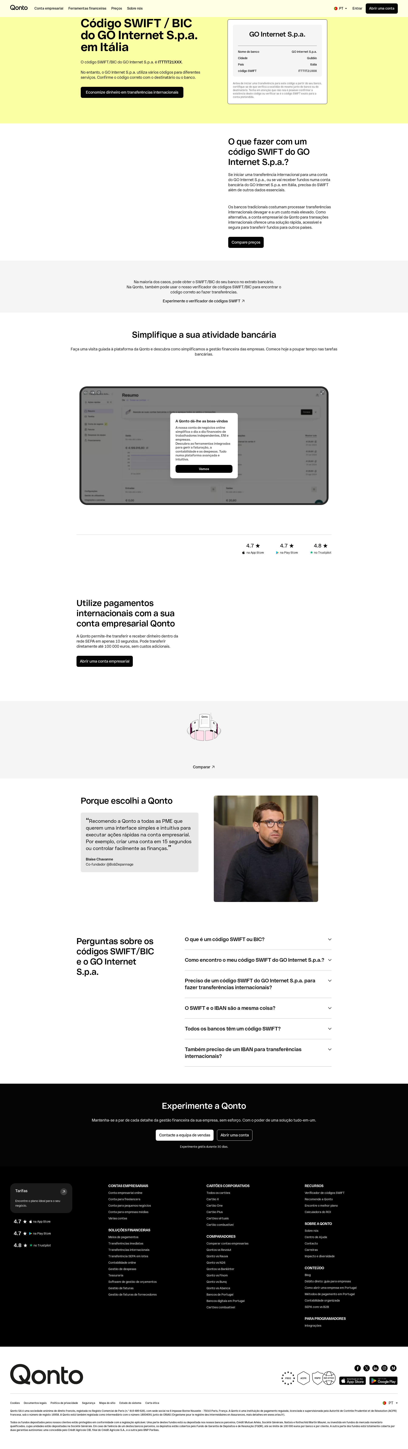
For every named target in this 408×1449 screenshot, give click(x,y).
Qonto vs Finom (217, 1275)
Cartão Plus (215, 1212)
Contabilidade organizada (322, 1300)
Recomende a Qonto (319, 1199)
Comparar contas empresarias (227, 1243)
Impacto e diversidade (320, 1256)
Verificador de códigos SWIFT (325, 1193)
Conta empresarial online (125, 1193)
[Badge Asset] (357, 1368)
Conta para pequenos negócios (129, 1205)
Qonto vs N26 (216, 1262)
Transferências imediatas (125, 1243)
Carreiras (311, 1250)
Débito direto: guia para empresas (328, 1281)
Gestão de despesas (122, 1269)
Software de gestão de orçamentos (132, 1281)
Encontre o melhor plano (321, 1205)
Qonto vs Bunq (217, 1281)
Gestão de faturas (120, 1288)
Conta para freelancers (124, 1199)
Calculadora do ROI (318, 1212)
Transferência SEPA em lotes (128, 1256)
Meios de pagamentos (123, 1237)
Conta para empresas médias (128, 1212)
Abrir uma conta (381, 8)
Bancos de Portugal (220, 1294)
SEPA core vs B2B (317, 1307)
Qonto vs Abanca (218, 1288)
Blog (308, 1275)
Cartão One (215, 1205)
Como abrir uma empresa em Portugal (331, 1287)
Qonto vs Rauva (217, 1256)
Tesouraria (115, 1275)
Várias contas (117, 1218)
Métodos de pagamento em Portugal (330, 1294)
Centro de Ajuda (316, 1237)
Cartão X (213, 1199)
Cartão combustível (220, 1224)
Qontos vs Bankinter (220, 1269)
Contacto (311, 1243)
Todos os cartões (218, 1193)
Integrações (313, 1325)
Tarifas (21, 1191)
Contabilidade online (122, 1262)
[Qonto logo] (19, 7)
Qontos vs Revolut (219, 1250)
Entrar (357, 8)
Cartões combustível (221, 1307)
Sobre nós (311, 1230)
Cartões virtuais (218, 1218)
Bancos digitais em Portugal (226, 1301)
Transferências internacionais (128, 1250)
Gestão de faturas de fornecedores (132, 1294)
